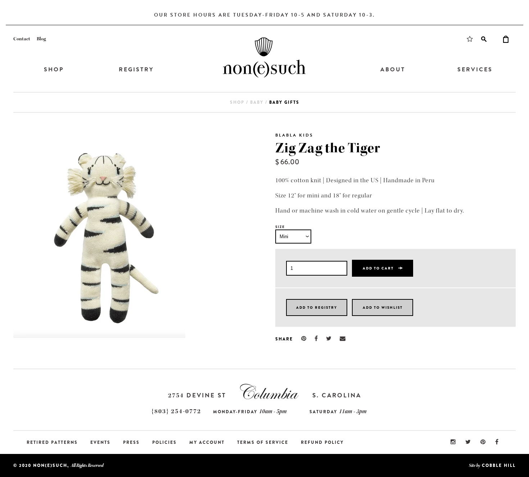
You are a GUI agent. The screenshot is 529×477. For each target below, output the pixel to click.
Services (475, 69)
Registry (136, 69)
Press (131, 442)
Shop (54, 69)
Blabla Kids (294, 135)
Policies (164, 442)
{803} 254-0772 (176, 411)
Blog (41, 39)
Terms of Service (262, 442)
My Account (207, 442)
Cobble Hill (499, 465)
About (392, 69)
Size (280, 226)
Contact (21, 39)
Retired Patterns (52, 442)
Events (100, 442)
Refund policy (322, 442)
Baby (256, 102)
